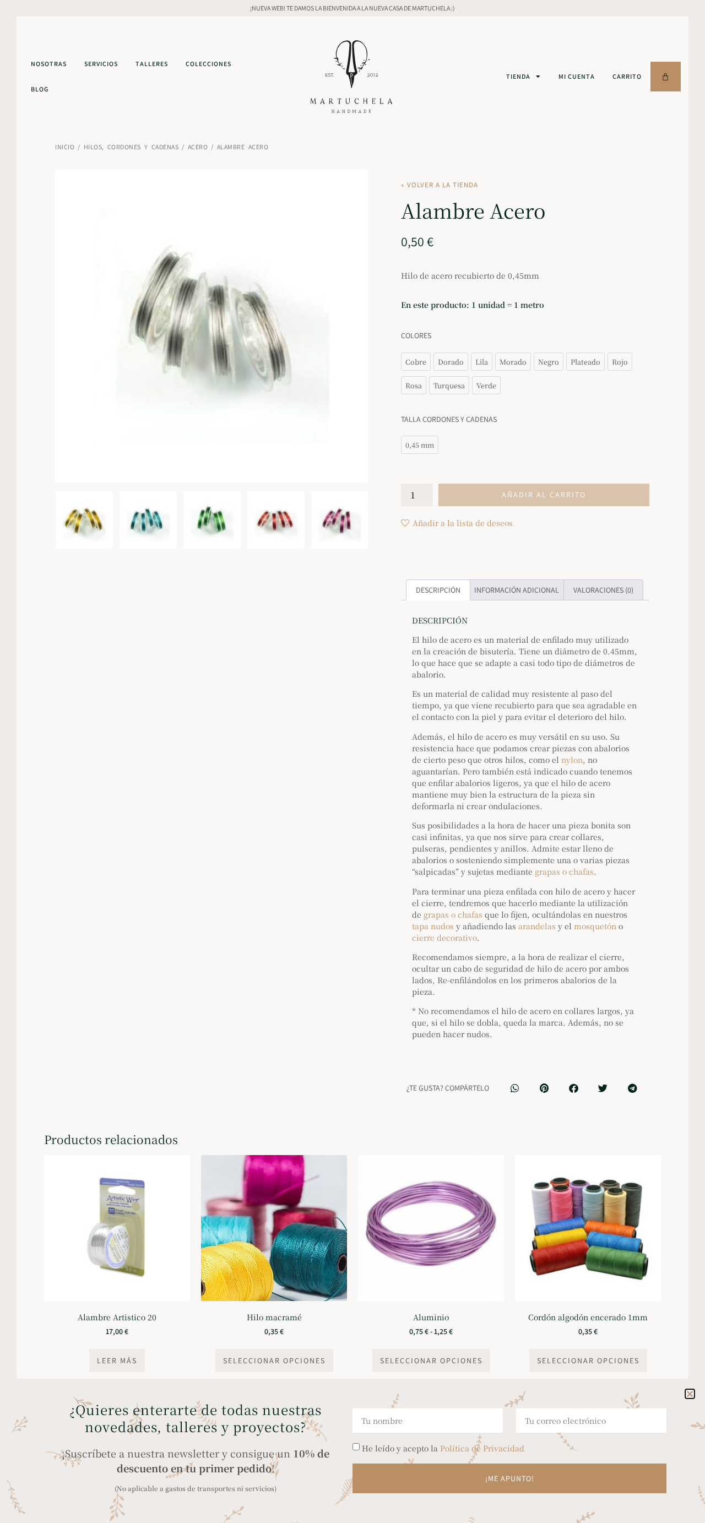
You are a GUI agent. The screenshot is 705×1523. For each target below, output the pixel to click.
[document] (352, 761)
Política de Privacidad (482, 1448)
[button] (690, 1394)
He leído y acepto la (443, 1448)
